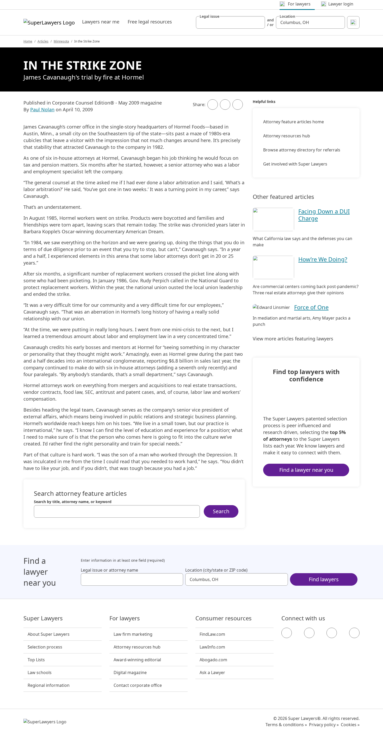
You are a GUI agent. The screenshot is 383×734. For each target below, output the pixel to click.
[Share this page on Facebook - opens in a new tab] (212, 104)
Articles (43, 41)
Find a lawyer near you (306, 469)
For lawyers (124, 618)
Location (287, 16)
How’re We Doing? (322, 259)
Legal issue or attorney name (109, 570)
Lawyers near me (100, 22)
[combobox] (230, 22)
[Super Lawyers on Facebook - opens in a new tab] (286, 633)
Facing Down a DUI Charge (324, 214)
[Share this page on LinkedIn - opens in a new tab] (237, 104)
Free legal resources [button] (150, 22)
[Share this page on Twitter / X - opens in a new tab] (225, 104)
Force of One (311, 307)
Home (27, 41)
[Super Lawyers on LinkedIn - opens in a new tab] (354, 633)
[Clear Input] (259, 22)
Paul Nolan (42, 109)
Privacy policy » (324, 724)
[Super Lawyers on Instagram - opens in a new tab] (309, 633)
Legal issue (209, 16)
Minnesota (61, 41)
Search (221, 511)
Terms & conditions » (286, 724)
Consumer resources (223, 618)
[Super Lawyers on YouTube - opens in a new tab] (331, 633)
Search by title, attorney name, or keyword (73, 501)
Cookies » (350, 724)
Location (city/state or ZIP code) (216, 570)
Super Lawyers (43, 618)
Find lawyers (324, 579)
